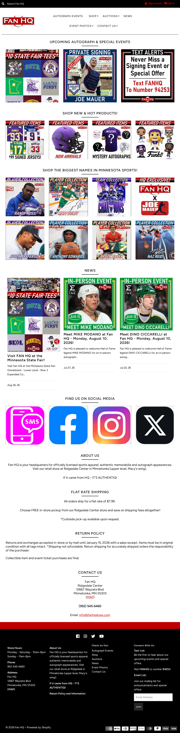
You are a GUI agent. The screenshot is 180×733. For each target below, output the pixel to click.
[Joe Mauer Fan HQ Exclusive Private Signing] (90, 75)
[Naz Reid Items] (155, 240)
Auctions (110, 16)
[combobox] (26, 4)
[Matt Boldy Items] (68, 197)
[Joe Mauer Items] (155, 197)
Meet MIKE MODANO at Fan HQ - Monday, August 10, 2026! (88, 338)
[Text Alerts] (147, 75)
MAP (90, 597)
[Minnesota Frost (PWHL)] (111, 197)
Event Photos (80, 26)
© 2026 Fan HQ (15, 727)
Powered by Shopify (39, 727)
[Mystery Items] (111, 140)
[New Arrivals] (68, 140)
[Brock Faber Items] (111, 240)
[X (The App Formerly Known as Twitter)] (155, 425)
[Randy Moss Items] (25, 197)
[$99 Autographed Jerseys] (25, 140)
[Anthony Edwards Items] (68, 240)
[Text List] (25, 425)
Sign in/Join (154, 3)
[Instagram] (111, 425)
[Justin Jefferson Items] (25, 240)
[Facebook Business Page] (68, 425)
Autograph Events (68, 16)
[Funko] (155, 140)
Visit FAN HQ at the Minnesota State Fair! (26, 358)
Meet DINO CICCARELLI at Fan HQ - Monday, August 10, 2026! (145, 338)
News (128, 16)
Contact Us (106, 26)
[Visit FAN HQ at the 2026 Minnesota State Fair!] (32, 75)
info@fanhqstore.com (94, 615)
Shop (93, 16)
